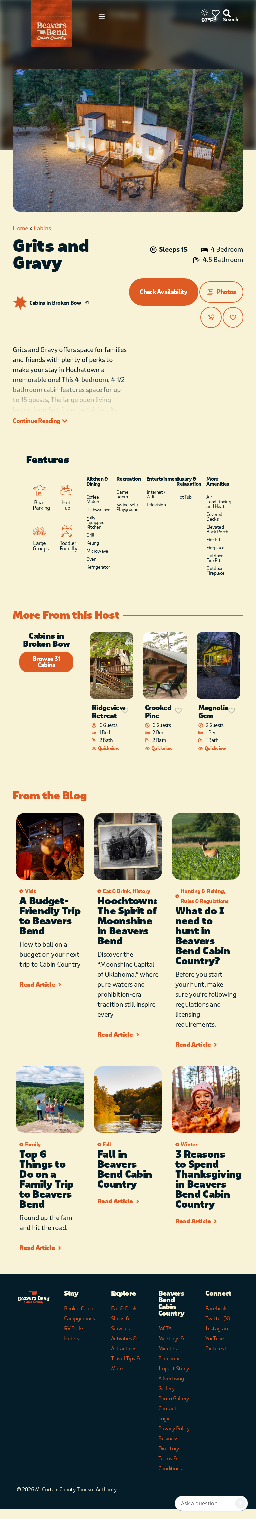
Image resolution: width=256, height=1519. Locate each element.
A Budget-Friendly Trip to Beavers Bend (49, 916)
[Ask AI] (240, 1503)
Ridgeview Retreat (108, 712)
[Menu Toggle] (101, 16)
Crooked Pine (158, 712)
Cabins (42, 228)
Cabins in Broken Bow (55, 303)
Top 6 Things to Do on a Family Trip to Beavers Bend (46, 1179)
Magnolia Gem (213, 712)
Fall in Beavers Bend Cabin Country (124, 1169)
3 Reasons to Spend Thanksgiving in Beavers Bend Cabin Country (208, 1179)
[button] (221, 292)
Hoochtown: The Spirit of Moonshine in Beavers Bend (127, 921)
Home (20, 228)
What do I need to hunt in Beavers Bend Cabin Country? (202, 936)
